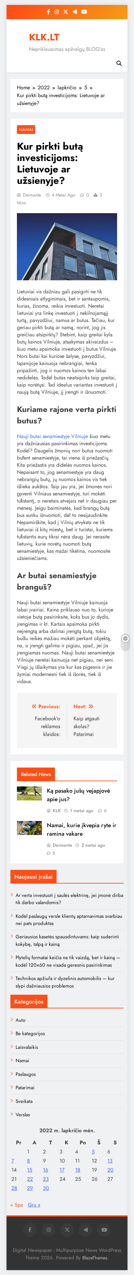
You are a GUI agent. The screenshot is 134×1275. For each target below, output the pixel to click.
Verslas (23, 1114)
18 (77, 1170)
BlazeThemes (94, 1257)
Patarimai (25, 1087)
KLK (57, 810)
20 (110, 1170)
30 (46, 1188)
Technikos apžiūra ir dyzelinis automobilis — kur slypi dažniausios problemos (65, 982)
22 (30, 1179)
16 (45, 1170)
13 (110, 1161)
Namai (26, 129)
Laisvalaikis (27, 1047)
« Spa (16, 1205)
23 (46, 1179)
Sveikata (24, 1101)
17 (62, 1170)
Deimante (32, 195)
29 (30, 1188)
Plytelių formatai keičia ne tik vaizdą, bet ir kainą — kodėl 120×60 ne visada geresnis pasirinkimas (68, 961)
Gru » (34, 1205)
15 (29, 1170)
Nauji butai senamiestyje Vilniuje (52, 436)
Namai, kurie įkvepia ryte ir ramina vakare (81, 829)
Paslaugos (26, 1074)
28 (14, 1188)
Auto (20, 1020)
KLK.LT (44, 37)
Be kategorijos (30, 1033)
